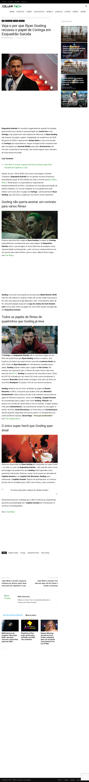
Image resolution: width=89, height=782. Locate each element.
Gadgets (59, 12)
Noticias (20, 12)
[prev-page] (3, 648)
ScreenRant (10, 512)
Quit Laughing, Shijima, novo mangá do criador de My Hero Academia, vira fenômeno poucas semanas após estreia (74, 97)
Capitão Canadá (13, 553)
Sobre (4, 2)
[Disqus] (30, 684)
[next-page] (6, 648)
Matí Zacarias (8, 38)
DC (8, 17)
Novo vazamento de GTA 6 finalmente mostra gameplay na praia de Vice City (74, 66)
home (12, 12)
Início (3, 17)
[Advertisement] (30, 110)
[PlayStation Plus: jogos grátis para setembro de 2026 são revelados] (29, 625)
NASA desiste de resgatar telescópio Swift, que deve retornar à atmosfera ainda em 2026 (10, 637)
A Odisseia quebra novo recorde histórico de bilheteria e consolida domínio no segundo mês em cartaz (74, 32)
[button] (86, 6)
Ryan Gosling (45, 553)
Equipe (17, 2)
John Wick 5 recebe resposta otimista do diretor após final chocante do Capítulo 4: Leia (14, 583)
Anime (83, 12)
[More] (44, 47)
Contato (10, 2)
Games (29, 12)
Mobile (50, 12)
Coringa (22, 553)
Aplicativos (39, 12)
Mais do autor (30, 615)
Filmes (68, 12)
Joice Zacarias (67, 39)
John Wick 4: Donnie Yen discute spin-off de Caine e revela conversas (46, 583)
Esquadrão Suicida (33, 553)
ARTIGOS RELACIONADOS (13, 615)
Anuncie (23, 2)
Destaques (9, 21)
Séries (75, 12)
